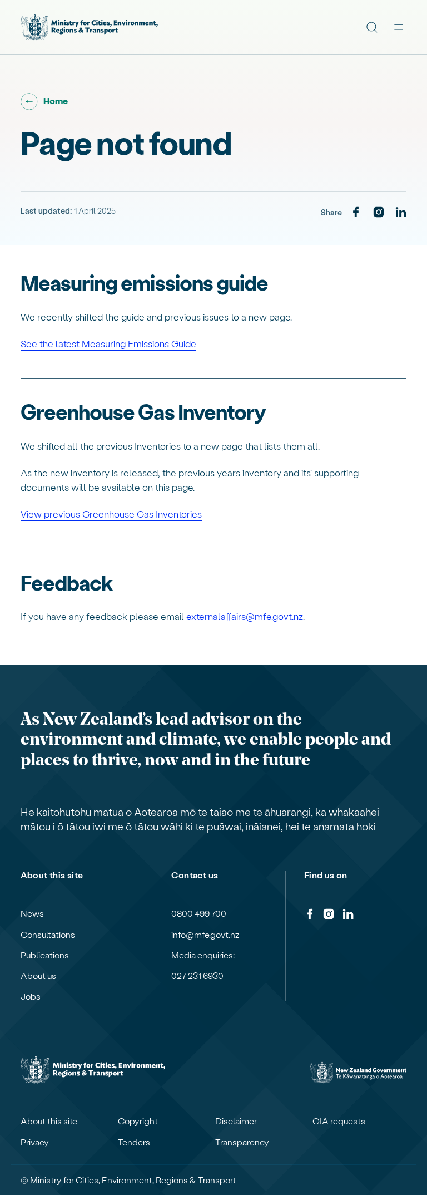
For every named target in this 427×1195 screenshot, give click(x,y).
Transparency (242, 1142)
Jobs (31, 996)
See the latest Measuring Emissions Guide (108, 343)
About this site (49, 1121)
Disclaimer (236, 1121)
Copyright (138, 1121)
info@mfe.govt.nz (205, 934)
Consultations (48, 934)
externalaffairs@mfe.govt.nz (244, 616)
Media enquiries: (203, 955)
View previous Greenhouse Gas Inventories (111, 513)
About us (38, 975)
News (32, 913)
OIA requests (338, 1121)
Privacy (35, 1142)
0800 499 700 (198, 913)
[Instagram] (378, 212)
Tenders (134, 1142)
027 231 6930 (197, 975)
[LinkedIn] (400, 212)
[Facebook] (355, 212)
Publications (45, 955)
